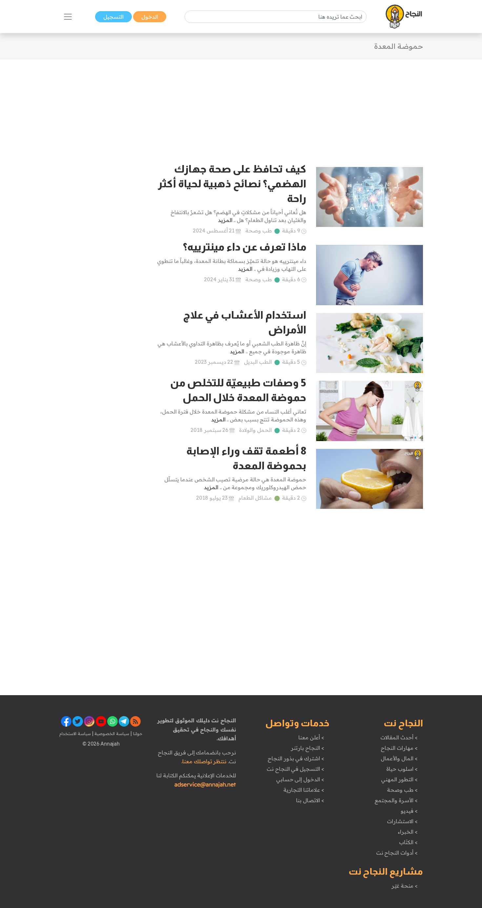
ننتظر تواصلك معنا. (204, 761)
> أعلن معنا (311, 737)
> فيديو (409, 810)
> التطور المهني (399, 779)
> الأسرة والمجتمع (395, 800)
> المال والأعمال (399, 758)
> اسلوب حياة (401, 769)
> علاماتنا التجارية (303, 790)
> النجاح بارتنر (307, 748)
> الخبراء (408, 831)
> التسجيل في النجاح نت (295, 769)
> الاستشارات (402, 821)
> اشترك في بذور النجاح (296, 758)
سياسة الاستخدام (75, 733)
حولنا (137, 733)
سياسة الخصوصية (111, 733)
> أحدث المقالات (398, 737)
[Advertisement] (241, 105)
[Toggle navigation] (68, 16)
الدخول (149, 16)
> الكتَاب (408, 842)
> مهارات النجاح (399, 748)
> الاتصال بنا (310, 800)
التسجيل (113, 16)
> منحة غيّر (404, 885)
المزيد (225, 220)
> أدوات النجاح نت (397, 852)
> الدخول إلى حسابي (300, 779)
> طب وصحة (402, 790)
